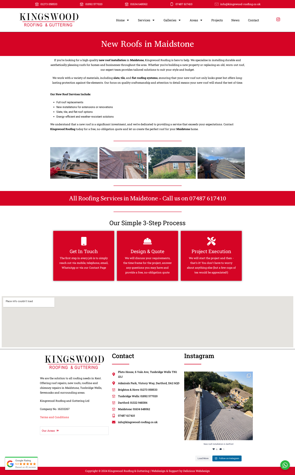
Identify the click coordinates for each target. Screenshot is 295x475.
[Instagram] (278, 19)
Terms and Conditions (54, 417)
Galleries (170, 20)
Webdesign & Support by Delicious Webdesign (180, 471)
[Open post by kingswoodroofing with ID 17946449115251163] (218, 406)
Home (120, 20)
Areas (194, 20)
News (235, 20)
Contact (253, 20)
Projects (217, 20)
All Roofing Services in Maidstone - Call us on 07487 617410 (147, 198)
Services (144, 20)
